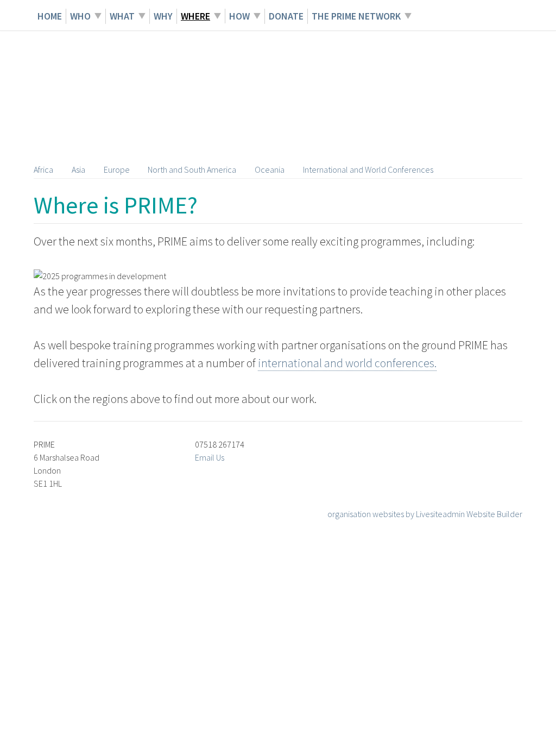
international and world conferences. (347, 362)
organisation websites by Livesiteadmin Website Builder (424, 513)
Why (163, 16)
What (122, 16)
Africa (43, 169)
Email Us (209, 457)
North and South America (192, 169)
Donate (286, 16)
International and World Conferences (368, 169)
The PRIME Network (356, 16)
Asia (78, 169)
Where (195, 16)
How (239, 16)
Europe (117, 169)
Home (49, 16)
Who (80, 16)
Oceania (270, 169)
